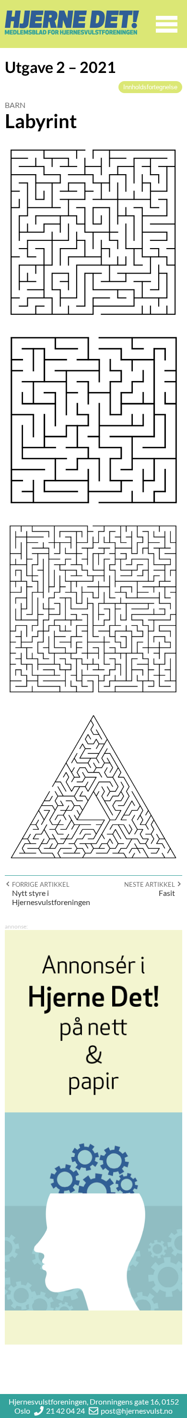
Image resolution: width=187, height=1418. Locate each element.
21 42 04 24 (65, 1410)
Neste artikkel (149, 884)
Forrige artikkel (41, 884)
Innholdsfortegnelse (150, 87)
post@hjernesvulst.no (137, 1410)
